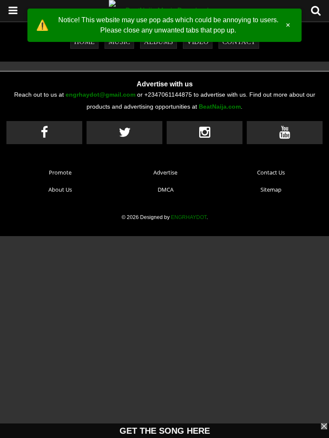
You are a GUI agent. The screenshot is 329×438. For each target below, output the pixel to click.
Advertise (165, 172)
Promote (60, 172)
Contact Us (271, 172)
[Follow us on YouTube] (285, 132)
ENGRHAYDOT (188, 217)
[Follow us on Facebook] (44, 132)
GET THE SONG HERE (165, 430)
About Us (60, 189)
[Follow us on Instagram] (204, 132)
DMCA (165, 189)
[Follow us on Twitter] (124, 132)
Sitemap (270, 189)
